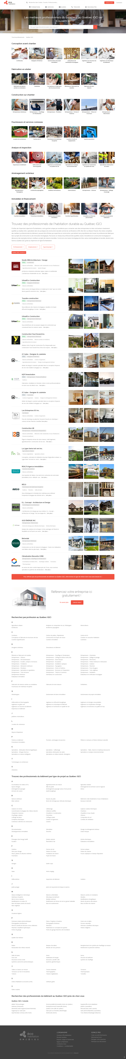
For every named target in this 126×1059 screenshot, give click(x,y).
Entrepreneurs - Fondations (19, 664)
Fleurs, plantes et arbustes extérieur (21, 853)
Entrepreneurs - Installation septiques (56, 664)
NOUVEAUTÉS (92, 7)
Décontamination (16, 829)
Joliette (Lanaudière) (86, 1006)
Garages (14, 863)
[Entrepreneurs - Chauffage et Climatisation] (106, 562)
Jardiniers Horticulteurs (18, 716)
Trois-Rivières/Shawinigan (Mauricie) (91, 1013)
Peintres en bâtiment (17, 740)
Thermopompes (26, 564)
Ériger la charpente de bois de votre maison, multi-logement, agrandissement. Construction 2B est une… (39, 440)
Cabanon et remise (17, 809)
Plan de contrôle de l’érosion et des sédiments (24, 925)
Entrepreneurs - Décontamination (21, 659)
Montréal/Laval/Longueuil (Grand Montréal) (24, 1008)
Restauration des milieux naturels (21, 947)
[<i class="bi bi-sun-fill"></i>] (124, 1057)
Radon (13, 945)
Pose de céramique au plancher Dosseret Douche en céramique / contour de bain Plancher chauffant (40, 420)
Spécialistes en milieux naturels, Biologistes (58, 754)
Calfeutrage (49, 809)
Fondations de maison (52, 853)
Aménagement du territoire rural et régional (93, 787)
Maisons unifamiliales (27, 265)
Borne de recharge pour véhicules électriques (33, 526)
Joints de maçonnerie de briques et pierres (58, 887)
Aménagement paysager (18, 789)
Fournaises (53, 561)
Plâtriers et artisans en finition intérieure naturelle (94, 740)
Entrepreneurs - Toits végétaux (89, 670)
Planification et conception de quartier (56, 927)
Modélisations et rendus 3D (19, 901)
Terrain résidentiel (51, 969)
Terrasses (83, 969)
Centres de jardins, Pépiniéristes (55, 635)
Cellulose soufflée (51, 811)
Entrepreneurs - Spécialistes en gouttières (23, 670)
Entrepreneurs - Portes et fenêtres (36, 377)
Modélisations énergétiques (88, 899)
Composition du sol (86, 817)
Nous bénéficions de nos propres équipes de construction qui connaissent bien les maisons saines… (39, 326)
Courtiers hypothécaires (18, 639)
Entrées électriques (51, 526)
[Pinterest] (35, 1039)
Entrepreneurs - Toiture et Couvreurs (56, 672)
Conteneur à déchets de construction (22, 821)
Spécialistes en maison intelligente (21, 754)
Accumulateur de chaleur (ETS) (29, 561)
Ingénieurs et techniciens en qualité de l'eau (93, 706)
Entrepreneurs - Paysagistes (54, 666)
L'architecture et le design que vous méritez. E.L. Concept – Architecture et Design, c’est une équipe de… (38, 512)
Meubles (83, 897)
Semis (47, 955)
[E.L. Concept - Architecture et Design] (16, 507)
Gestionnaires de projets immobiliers (91, 694)
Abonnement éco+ (96, 1037)
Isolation (83, 879)
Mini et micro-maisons (18, 899)
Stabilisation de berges (52, 957)
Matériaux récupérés (17, 897)
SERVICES (50, 7)
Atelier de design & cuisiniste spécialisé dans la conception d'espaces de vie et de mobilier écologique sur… (41, 402)
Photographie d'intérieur (52, 923)
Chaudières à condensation (53, 813)
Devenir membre (62, 1037)
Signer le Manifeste (62, 1041)
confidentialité (69, 1046)
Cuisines (37, 398)
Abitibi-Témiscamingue (18, 1004)
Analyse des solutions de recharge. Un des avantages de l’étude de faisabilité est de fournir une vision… (40, 530)
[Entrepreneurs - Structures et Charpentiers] (106, 434)
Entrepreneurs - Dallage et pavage (90, 657)
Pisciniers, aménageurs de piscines (55, 740)
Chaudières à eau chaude (88, 813)
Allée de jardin (50, 787)
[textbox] (61, 27)
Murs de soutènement (52, 903)
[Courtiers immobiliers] (106, 471)
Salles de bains (38, 490)
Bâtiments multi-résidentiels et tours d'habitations (47, 265)
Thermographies (50, 971)
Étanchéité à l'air (50, 841)
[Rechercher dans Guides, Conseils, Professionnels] (27, 2)
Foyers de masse (51, 855)
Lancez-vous (109, 2)
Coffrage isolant (50, 817)
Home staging (50, 871)
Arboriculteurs (84, 625)
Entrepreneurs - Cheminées (88, 655)
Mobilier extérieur (51, 899)
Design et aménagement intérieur (46, 362)
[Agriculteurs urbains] (106, 453)
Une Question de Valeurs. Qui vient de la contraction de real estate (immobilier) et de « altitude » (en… (40, 476)
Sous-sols (14, 957)
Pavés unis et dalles (86, 921)
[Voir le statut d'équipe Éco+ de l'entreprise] (24, 262)
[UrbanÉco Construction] (16, 285)
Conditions (60, 1046)
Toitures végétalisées (27, 454)
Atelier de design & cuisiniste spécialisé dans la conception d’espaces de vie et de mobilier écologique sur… (41, 366)
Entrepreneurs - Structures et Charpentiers (34, 430)
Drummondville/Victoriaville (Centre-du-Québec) (59, 1004)
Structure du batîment (27, 436)
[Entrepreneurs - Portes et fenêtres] (106, 379)
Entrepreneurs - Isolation (87, 664)
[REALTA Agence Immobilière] (16, 471)
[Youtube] (23, 1039)
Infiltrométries (15, 879)
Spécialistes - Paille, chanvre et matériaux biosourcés (95, 750)
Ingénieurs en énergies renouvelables (91, 702)
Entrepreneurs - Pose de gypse (89, 668)
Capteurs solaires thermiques (89, 809)
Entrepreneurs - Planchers (88, 666)
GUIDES (63, 7)
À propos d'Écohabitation (64, 1035)
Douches (48, 831)
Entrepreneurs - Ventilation (88, 672)
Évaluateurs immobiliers (18, 676)
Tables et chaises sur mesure (20, 969)
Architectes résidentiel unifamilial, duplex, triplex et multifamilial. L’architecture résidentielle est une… (39, 272)
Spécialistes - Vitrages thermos (20, 752)
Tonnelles (83, 974)
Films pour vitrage (17, 851)
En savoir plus (64, 602)
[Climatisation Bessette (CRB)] (16, 562)
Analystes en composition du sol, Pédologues (58, 625)
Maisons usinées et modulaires (42, 339)
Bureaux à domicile (86, 801)
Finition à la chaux (51, 851)
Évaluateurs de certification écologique (91, 674)
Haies (13, 871)
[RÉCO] (16, 489)
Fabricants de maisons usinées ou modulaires (24, 684)
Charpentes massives (17, 813)
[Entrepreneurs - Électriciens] (106, 525)
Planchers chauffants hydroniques (21, 927)
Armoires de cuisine (17, 791)
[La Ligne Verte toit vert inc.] (16, 453)
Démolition (49, 829)
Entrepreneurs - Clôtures (18, 657)
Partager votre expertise (98, 1039)
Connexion (119, 2)
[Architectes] (106, 266)
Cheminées (49, 815)
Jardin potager (15, 887)
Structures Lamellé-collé (52, 959)
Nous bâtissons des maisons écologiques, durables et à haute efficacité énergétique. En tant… (39, 308)
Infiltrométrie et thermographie (20, 702)
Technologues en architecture (30, 505)
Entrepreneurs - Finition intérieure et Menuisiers (94, 662)
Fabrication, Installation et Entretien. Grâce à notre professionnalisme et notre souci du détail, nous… (41, 384)
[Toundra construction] (16, 303)
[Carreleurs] (106, 415)
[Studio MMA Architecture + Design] (16, 266)
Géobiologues (15, 694)
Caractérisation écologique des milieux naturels (25, 811)
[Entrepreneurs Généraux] (106, 303)
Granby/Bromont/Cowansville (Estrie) (56, 1006)
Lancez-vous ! (77, 602)
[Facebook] (20, 1039)
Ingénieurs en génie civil (18, 704)
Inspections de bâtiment (52, 879)
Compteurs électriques (18, 819)
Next (113, 54)
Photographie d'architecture (19, 923)
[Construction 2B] (16, 434)
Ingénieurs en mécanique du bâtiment (56, 704)
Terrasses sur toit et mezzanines (21, 971)
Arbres (82, 789)
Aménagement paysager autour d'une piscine (58, 789)
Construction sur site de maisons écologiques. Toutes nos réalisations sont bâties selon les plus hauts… (41, 548)
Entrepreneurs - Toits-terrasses (20, 672)
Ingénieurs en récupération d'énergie (91, 704)
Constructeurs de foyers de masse (55, 637)
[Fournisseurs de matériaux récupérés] (106, 489)
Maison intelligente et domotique (21, 895)
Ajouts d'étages (42, 268)
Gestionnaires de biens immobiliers (55, 694)
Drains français (85, 831)
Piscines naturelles (86, 923)
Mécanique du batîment (52, 897)
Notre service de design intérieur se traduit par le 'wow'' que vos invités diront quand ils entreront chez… (41, 290)
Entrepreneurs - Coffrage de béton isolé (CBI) (58, 657)
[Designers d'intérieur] (106, 285)
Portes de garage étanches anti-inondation (58, 930)
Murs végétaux (16, 905)
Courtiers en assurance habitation (90, 637)
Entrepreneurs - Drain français (54, 659)
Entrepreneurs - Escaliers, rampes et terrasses (24, 662)
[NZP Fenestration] (16, 379)
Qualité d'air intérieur (17, 937)
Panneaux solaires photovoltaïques (21, 921)
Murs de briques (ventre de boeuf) (21, 903)
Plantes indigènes (85, 927)
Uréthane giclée (50, 981)
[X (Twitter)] (32, 1039)
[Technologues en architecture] (106, 507)
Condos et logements (40, 359)
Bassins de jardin (51, 799)
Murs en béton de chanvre (88, 903)
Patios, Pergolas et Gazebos (54, 921)
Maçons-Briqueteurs (17, 732)
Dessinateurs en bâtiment (53, 647)
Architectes (30, 262)
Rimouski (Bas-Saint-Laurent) (89, 1008)
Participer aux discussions (98, 1041)
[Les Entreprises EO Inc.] (16, 415)
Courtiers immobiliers (28, 469)
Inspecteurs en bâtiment (18, 708)
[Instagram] (26, 1039)
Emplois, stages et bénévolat (65, 1039)
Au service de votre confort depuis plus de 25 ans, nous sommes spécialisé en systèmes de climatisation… (40, 568)
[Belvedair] (16, 543)
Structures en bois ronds (18, 959)
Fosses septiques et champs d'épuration (92, 853)
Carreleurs (25, 413)
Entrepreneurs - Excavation (53, 662)
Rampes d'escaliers (51, 945)
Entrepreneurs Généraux (34, 301)
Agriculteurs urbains (28, 451)
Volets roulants (16, 989)
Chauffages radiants (44, 561)
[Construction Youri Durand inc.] (16, 340)
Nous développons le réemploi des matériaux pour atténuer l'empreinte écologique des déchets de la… (38, 494)
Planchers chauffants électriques (89, 925)
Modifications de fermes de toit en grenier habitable (60, 901)
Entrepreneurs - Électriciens (30, 523)
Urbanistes (14, 770)
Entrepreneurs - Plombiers (19, 668)
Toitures (14, 974)
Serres (82, 955)
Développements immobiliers (20, 831)
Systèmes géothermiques (53, 962)
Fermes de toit (50, 849)
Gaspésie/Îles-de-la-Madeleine (89, 1004)
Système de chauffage (87, 959)
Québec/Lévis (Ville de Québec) (54, 1008)
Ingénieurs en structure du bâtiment (21, 706)
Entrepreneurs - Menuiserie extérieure (22, 666)
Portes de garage (16, 930)
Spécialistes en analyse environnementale (92, 752)
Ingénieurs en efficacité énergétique (56, 702)
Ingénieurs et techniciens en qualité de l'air (58, 706)
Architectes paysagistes (52, 627)
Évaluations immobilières (87, 841)
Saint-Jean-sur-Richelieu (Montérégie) (56, 1010)
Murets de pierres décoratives (89, 901)
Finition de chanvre (86, 851)
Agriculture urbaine (39, 454)
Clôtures (83, 815)
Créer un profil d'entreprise (99, 1035)
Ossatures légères (17, 913)
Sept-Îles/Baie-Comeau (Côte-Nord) (21, 1013)
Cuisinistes (30, 395)
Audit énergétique (51, 791)
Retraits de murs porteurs (53, 947)
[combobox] (63, 27)
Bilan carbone (15, 801)
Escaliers (14, 841)
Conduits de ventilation (87, 819)
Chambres (83, 811)
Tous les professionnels (18, 37)
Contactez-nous (61, 1044)
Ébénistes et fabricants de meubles (21, 655)
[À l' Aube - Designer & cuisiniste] (16, 360)
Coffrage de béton (17, 817)
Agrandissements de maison (29, 268)
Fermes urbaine (85, 849)
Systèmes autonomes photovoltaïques (22, 962)
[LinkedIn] (29, 1039)
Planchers (30, 490)
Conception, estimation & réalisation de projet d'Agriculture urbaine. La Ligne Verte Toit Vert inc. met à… (41, 458)
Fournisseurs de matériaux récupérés (32, 487)
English (76, 1053)
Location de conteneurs (18, 724)
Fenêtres (24, 380)
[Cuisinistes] (106, 397)
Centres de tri (84, 635)
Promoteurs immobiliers (18, 742)
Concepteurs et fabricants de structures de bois (25, 637)
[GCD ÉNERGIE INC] (16, 525)
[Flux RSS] (38, 1039)
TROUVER (77, 7)
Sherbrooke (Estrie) (51, 1013)
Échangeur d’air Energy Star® (20, 839)
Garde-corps (49, 863)
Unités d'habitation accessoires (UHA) (22, 981)
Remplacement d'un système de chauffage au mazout (96, 945)
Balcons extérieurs (17, 799)
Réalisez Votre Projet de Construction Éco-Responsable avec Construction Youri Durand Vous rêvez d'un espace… (39, 346)
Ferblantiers (84, 684)
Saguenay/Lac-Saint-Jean (18, 1010)
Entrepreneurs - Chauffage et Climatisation (34, 558)
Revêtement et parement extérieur (90, 947)
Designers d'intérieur (33, 283)
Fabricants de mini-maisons (53, 684)
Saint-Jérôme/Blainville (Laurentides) (91, 1010)
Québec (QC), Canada (18, 252)
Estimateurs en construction (54, 674)
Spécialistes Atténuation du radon (55, 752)
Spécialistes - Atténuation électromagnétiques (24, 750)
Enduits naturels (50, 839)
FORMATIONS (35, 7)
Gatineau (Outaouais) (17, 1006)
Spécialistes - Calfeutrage (53, 750)
